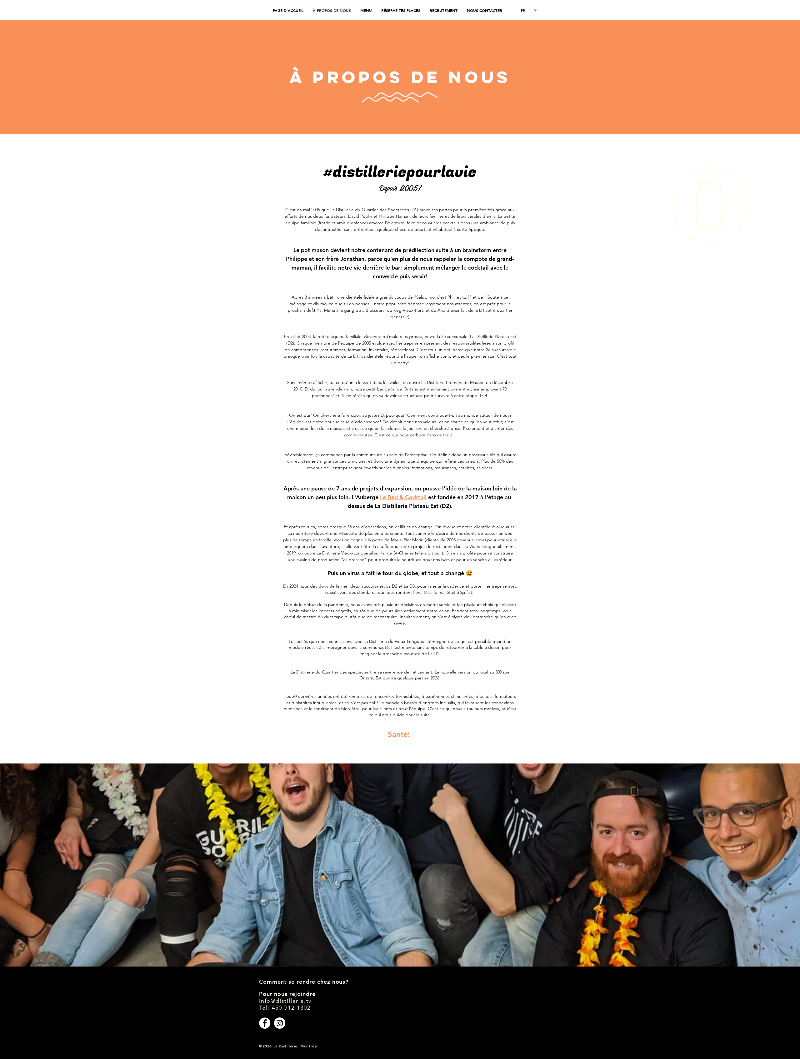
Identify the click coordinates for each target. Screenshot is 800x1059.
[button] (443, 10)
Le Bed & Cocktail (403, 497)
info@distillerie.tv (285, 1000)
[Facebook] (264, 1023)
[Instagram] (279, 1023)
